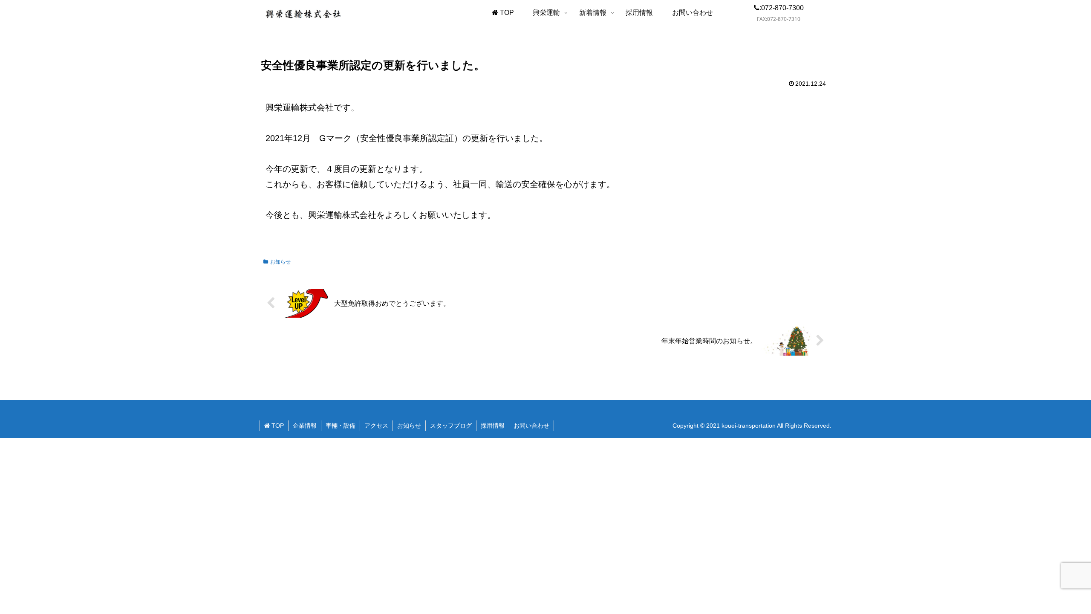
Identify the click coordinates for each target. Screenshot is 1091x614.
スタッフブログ (451, 425)
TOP (277, 425)
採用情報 (493, 425)
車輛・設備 (340, 425)
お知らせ (280, 262)
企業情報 (305, 425)
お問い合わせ (531, 425)
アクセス (376, 425)
